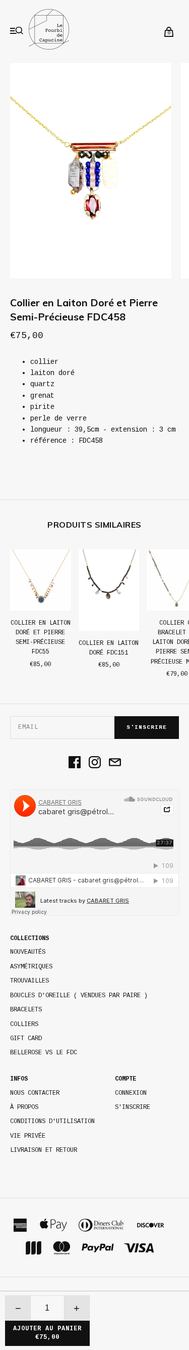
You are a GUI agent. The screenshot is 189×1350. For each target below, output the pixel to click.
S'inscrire (147, 727)
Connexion (131, 1093)
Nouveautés (27, 952)
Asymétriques (31, 966)
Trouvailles (29, 981)
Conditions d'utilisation (52, 1121)
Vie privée (27, 1136)
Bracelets (26, 1009)
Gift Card (26, 1038)
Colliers (24, 1024)
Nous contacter (34, 1093)
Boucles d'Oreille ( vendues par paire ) (79, 995)
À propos (24, 1107)
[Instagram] (95, 763)
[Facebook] (75, 763)
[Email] (115, 763)
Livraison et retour (43, 1150)
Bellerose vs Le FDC (43, 1052)
